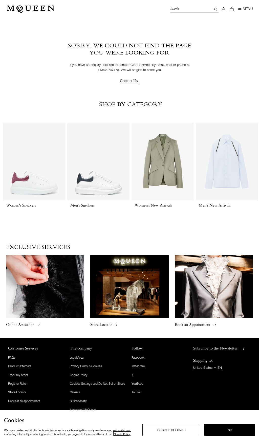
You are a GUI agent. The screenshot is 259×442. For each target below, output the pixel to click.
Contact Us (129, 81)
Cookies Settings (171, 430)
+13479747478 (108, 70)
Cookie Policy (122, 434)
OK (230, 430)
